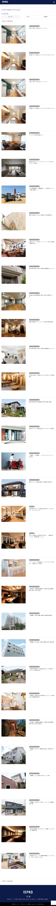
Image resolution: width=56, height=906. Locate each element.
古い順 (28, 16)
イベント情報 (14, 899)
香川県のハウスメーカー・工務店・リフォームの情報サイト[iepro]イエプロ (24, 904)
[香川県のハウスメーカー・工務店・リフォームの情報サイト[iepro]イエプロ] (4, 1)
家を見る (9, 899)
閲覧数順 (45, 16)
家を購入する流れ (21, 899)
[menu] (54, 2)
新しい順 (10, 16)
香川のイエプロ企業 (30, 899)
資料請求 (46, 899)
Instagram (29, 896)
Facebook (26, 896)
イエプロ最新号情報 (39, 899)
